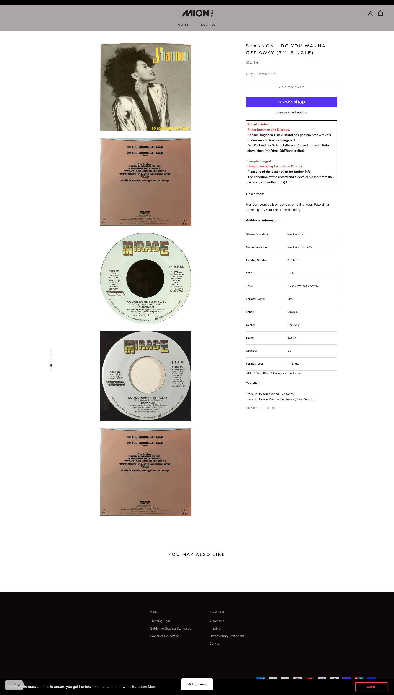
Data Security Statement (227, 636)
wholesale (217, 621)
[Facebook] (261, 408)
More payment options (292, 112)
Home (183, 24)
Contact (215, 643)
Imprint (215, 628)
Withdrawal (197, 684)
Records (207, 24)
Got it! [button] (371, 687)
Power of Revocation (165, 636)
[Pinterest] (273, 408)
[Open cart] (380, 13)
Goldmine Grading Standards (170, 628)
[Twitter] (267, 408)
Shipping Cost (160, 621)
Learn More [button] (147, 687)
